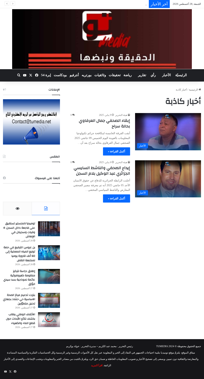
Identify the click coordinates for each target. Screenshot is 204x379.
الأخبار (166, 75)
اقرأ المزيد (97, 365)
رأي (153, 75)
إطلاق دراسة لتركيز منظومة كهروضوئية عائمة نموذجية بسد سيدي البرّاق (19, 278)
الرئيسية (194, 89)
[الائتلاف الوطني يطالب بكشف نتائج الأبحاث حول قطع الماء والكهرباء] (49, 319)
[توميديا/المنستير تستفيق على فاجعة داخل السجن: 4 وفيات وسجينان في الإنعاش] (49, 228)
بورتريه (87, 75)
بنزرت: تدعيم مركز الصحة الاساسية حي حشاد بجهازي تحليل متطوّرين (19, 299)
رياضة (128, 75)
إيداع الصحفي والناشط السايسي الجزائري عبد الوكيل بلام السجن (102, 170)
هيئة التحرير (121, 115)
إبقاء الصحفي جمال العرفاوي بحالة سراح (104, 123)
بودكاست (60, 75)
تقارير (142, 75)
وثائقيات (100, 75)
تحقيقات (115, 75)
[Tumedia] (102, 39)
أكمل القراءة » (116, 151)
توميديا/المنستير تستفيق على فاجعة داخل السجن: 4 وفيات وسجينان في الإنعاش (19, 230)
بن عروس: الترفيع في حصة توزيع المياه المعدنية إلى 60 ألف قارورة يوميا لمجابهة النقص (19, 254)
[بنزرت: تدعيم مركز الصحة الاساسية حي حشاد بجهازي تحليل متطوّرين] (49, 300)
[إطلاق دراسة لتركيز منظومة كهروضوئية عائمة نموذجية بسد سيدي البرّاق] (49, 276)
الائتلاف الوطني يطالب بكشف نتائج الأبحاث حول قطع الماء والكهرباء (20, 319)
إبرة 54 (46, 75)
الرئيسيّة (181, 75)
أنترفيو (74, 75)
